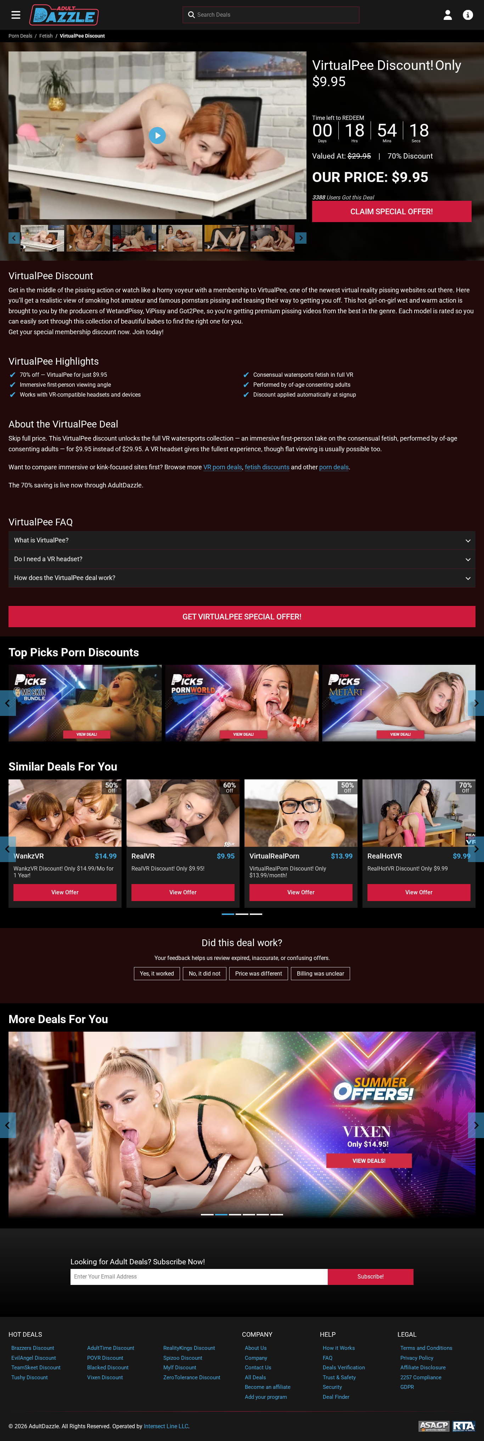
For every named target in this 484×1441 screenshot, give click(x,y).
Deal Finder (336, 1397)
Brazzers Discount (32, 1348)
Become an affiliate (268, 1387)
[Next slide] (300, 238)
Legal (407, 1334)
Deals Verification (344, 1367)
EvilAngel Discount (33, 1358)
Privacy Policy (416, 1358)
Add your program (266, 1397)
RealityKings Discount (189, 1348)
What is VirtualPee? (41, 540)
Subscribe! (371, 1276)
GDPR (407, 1387)
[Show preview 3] (135, 238)
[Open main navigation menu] (16, 15)
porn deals (334, 467)
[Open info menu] (468, 15)
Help (328, 1334)
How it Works (339, 1348)
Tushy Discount (29, 1377)
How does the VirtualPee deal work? (65, 577)
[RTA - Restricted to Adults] (463, 1426)
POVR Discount (105, 1358)
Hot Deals (25, 1334)
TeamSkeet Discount (36, 1367)
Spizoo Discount (182, 1358)
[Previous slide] (8, 703)
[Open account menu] (447, 15)
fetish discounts (267, 467)
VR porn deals (222, 467)
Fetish (46, 36)
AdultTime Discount (110, 1348)
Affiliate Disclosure (423, 1367)
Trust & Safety (339, 1377)
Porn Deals (20, 36)
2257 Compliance (420, 1377)
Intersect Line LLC (166, 1426)
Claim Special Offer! (391, 211)
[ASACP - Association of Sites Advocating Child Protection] (434, 1426)
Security (332, 1387)
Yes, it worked (157, 973)
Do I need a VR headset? (48, 559)
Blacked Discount (108, 1367)
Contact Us (258, 1367)
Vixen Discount (105, 1377)
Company (257, 1334)
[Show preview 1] (42, 238)
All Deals (255, 1377)
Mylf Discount (179, 1367)
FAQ (327, 1358)
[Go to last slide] (14, 238)
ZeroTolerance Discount (191, 1377)
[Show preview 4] (180, 238)
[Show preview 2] (89, 238)
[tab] (228, 914)
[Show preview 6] (272, 238)
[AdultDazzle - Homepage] (64, 15)
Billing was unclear (320, 973)
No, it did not (204, 973)
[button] (42, 238)
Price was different (258, 973)
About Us (256, 1348)
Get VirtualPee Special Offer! (242, 616)
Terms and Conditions (426, 1348)
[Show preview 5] (226, 238)
